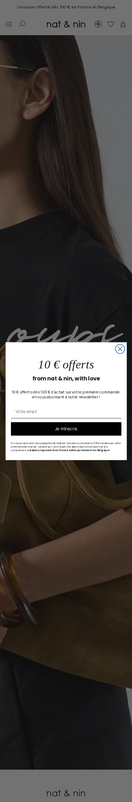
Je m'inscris (66, 429)
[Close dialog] (120, 348)
